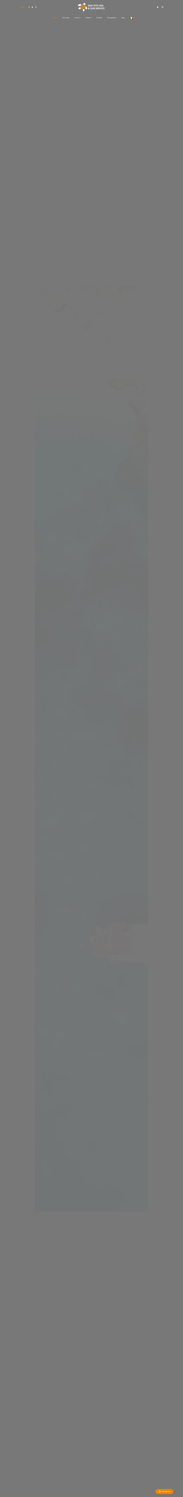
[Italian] (130, 18)
